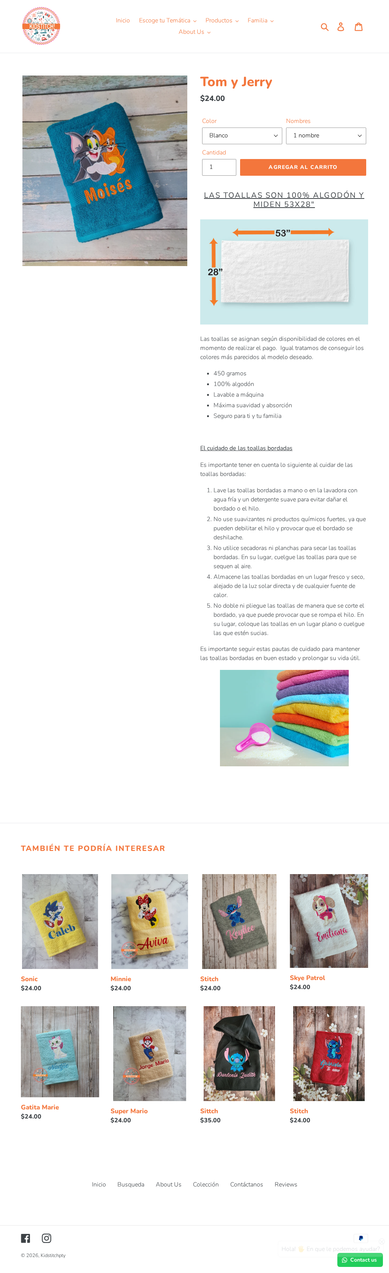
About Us (169, 1184)
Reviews (286, 1184)
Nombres (298, 121)
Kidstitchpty (53, 1255)
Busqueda (130, 1184)
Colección (206, 1184)
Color (209, 121)
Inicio (99, 1184)
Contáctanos (246, 1184)
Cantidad (214, 152)
